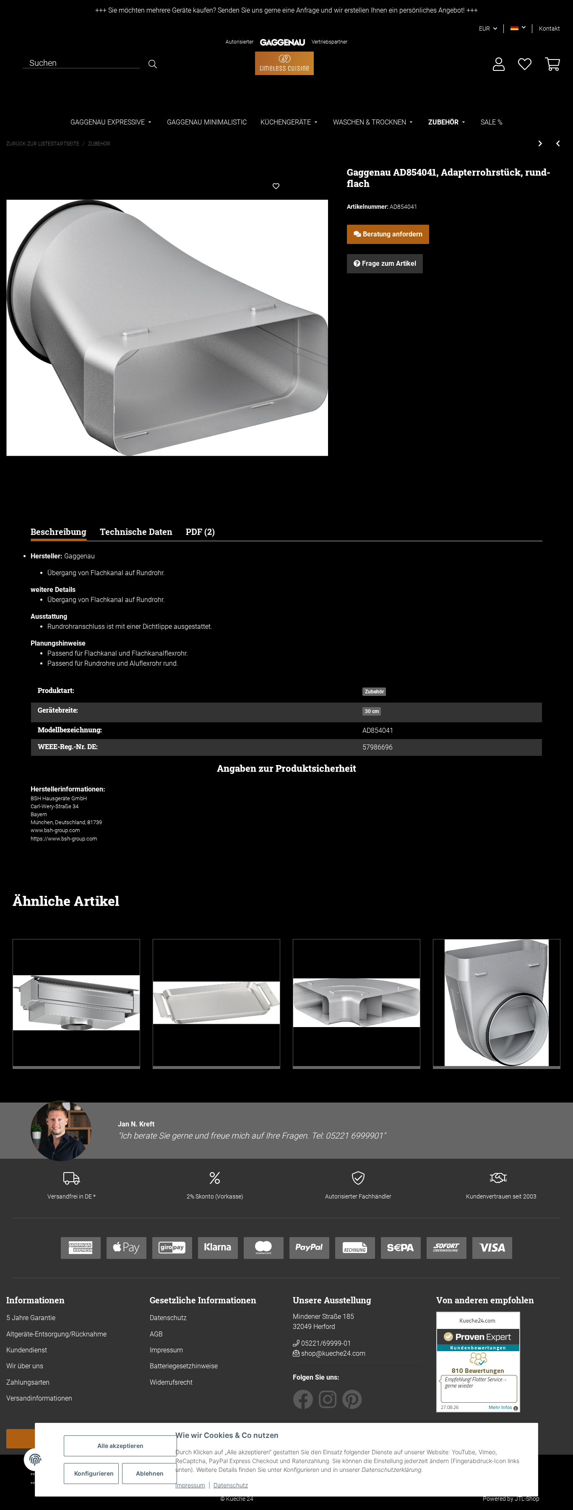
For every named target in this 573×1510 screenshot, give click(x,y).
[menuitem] (112, 122)
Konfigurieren (94, 1473)
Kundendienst (26, 1350)
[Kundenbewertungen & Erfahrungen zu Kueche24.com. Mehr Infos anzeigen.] (478, 1361)
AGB (156, 1334)
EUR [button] (484, 28)
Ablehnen (150, 1473)
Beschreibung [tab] (58, 531)
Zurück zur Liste (28, 144)
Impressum (190, 1485)
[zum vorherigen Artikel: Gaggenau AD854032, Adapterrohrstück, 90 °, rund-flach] (558, 143)
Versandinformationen (39, 1398)
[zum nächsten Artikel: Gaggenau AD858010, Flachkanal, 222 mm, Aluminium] (540, 143)
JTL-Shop (527, 1498)
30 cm (372, 711)
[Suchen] (152, 64)
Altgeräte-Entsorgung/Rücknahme (56, 1334)
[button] (518, 27)
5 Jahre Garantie (30, 1318)
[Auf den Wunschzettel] (276, 186)
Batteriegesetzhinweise (184, 1366)
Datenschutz (231, 1485)
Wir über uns (24, 1366)
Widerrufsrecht (171, 1382)
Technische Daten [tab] (136, 531)
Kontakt (549, 28)
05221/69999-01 (325, 1343)
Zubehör (374, 692)
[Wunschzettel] (524, 64)
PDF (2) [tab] (200, 531)
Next (546, 1004)
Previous (27, 1004)
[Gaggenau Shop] (284, 63)
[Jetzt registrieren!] (498, 64)
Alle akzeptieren (120, 1445)
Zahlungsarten (27, 1382)
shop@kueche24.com (333, 1353)
